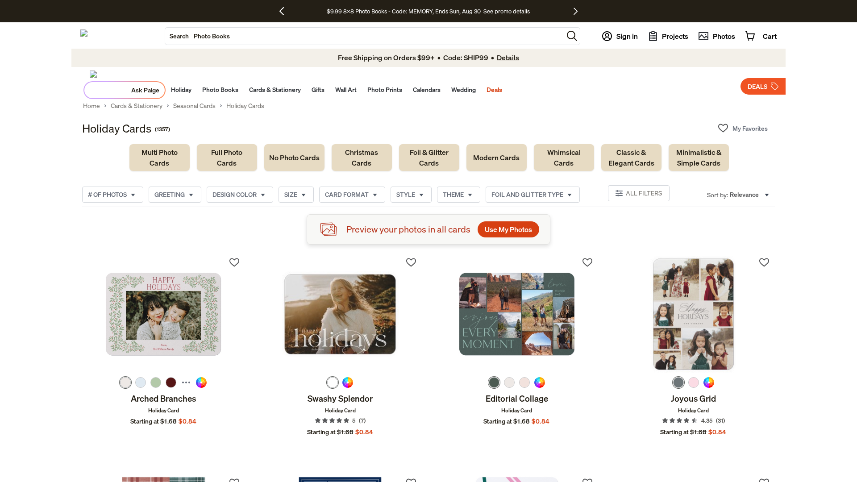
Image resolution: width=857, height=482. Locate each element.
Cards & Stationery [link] (136, 106)
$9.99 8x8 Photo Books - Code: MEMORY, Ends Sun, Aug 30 (404, 11)
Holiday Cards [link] (245, 106)
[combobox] (364, 36)
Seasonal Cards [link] (194, 106)
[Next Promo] (576, 11)
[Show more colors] (186, 382)
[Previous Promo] (285, 11)
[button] (572, 36)
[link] (159, 157)
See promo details (506, 11)
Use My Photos (508, 229)
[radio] (125, 382)
